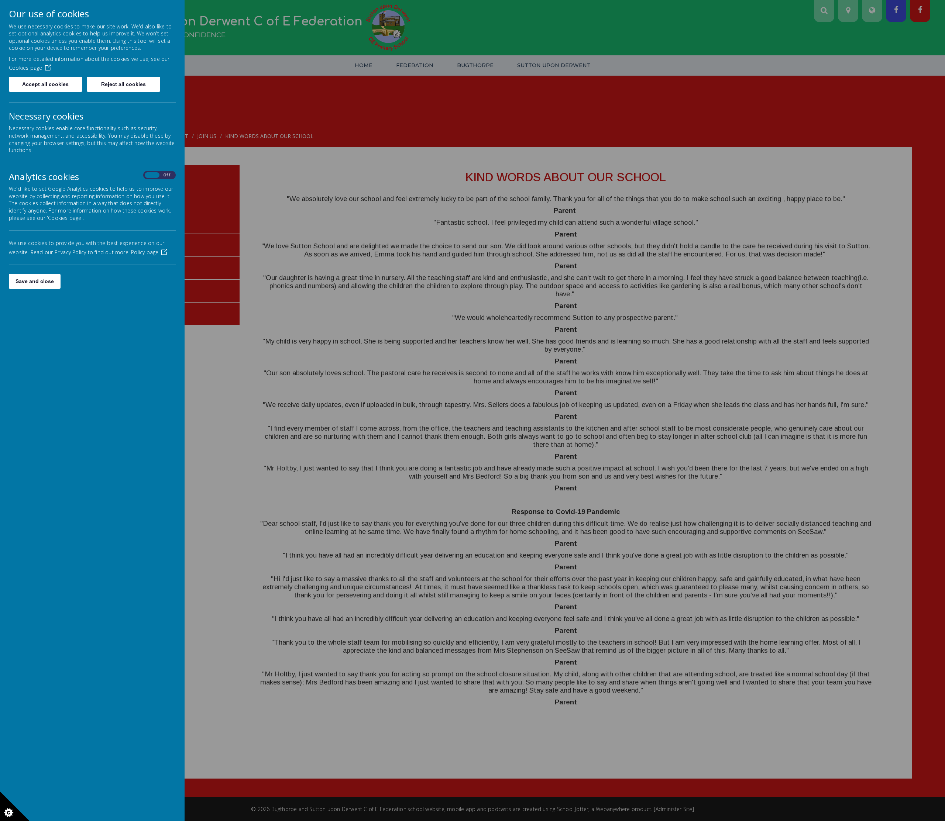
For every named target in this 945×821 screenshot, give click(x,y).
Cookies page (25, 67)
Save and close (35, 281)
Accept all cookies (45, 84)
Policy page (144, 252)
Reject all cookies (123, 84)
